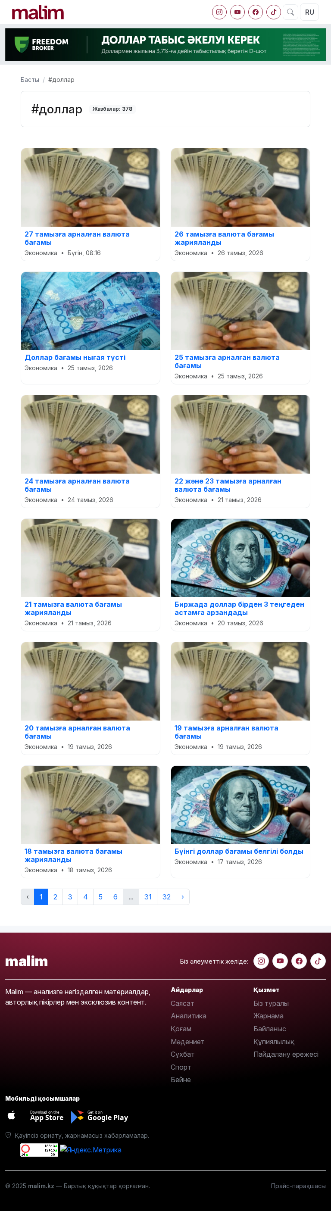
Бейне (181, 1079)
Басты (30, 79)
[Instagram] (219, 12)
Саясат (182, 1003)
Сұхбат (183, 1054)
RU (309, 12)
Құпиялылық (273, 1041)
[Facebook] (255, 12)
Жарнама (268, 1015)
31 (148, 897)
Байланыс (269, 1028)
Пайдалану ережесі (286, 1054)
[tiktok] (273, 12)
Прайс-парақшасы (298, 1185)
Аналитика (188, 1015)
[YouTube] (237, 12)
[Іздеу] (290, 12)
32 (166, 897)
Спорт (181, 1067)
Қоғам (181, 1028)
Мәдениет (188, 1041)
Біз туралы (271, 1003)
